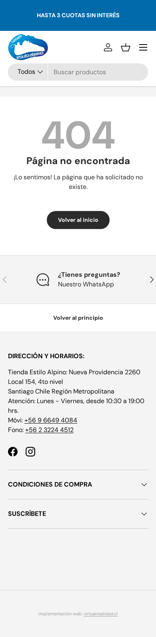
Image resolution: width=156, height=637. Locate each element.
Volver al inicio (78, 219)
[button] (125, 47)
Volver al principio (78, 317)
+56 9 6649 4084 (50, 420)
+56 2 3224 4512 (49, 430)
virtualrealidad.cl (101, 614)
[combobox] (78, 72)
